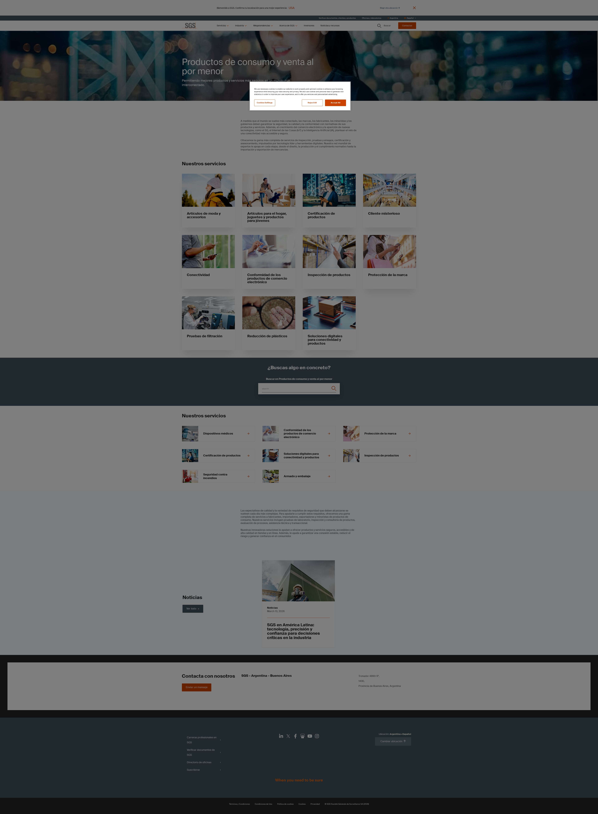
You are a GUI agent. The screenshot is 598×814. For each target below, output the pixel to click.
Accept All (335, 103)
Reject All (312, 103)
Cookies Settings (265, 103)
